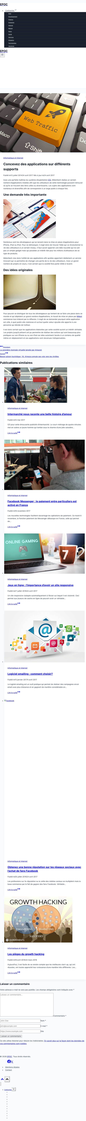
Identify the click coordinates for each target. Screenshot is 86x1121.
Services (11, 37)
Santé (10, 34)
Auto (9, 13)
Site (42, 1031)
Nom (43, 1021)
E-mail (43, 1026)
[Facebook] (9, 1062)
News (10, 31)
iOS (49, 180)
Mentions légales (12, 1067)
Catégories (8, 1090)
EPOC (9, 1056)
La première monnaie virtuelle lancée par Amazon (21, 348)
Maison (10, 28)
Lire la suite (14, 433)
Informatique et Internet (13, 158)
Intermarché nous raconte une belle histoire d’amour (40, 414)
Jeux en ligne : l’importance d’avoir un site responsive (40, 585)
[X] (12, 1062)
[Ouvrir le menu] (2, 55)
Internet (10, 25)
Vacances (11, 46)
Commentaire (59, 1016)
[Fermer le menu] (0, 1084)
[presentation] (45, 385)
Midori (79, 316)
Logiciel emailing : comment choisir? (30, 673)
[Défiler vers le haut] (2, 1079)
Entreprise (11, 22)
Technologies (12, 43)
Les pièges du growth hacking (26, 954)
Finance (10, 19)
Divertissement (12, 16)
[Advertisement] (43, 73)
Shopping (11, 40)
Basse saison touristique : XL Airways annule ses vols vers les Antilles (29, 355)
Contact (8, 1070)
